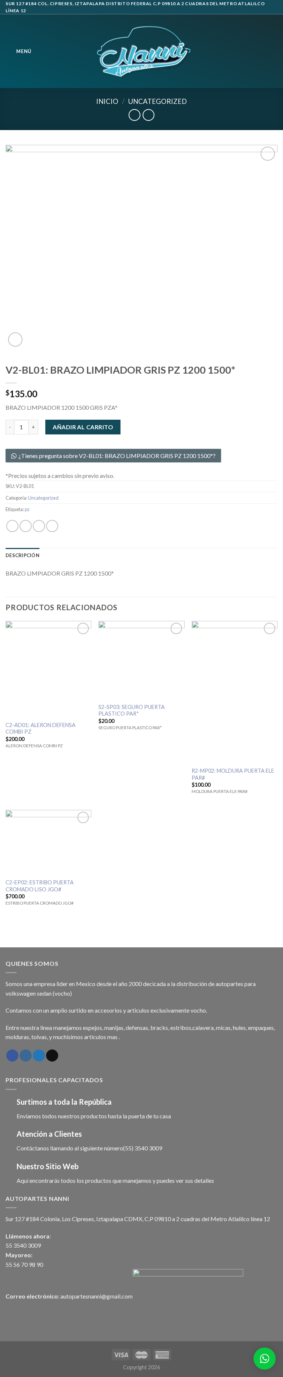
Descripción (22, 555)
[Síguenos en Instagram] (26, 1055)
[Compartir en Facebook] (26, 526)
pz (27, 509)
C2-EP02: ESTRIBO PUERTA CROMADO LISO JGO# (40, 885)
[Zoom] (15, 339)
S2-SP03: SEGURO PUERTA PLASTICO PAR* (131, 710)
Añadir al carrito (83, 426)
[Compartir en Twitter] (39, 526)
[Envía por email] (52, 526)
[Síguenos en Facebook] (12, 1055)
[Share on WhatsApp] (12, 526)
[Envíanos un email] (52, 1055)
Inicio (107, 101)
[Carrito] (273, 51)
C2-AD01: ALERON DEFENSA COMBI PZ (41, 728)
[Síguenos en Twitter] (39, 1055)
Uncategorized (157, 101)
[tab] (22, 555)
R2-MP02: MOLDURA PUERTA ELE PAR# (233, 774)
